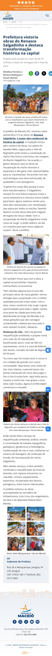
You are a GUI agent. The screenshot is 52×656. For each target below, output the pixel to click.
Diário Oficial (37, 6)
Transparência (15, 6)
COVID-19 (17, 9)
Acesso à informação (30, 9)
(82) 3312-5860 (30, 634)
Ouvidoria (26, 6)
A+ (48, 389)
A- (48, 428)
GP (8, 558)
